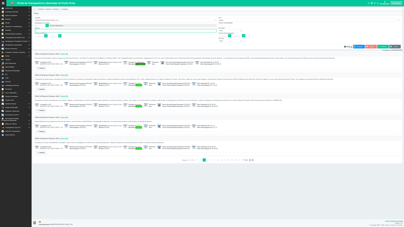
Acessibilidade (384, 4)
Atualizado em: (387, 50)
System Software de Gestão (394, 221)
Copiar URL (64, 54)
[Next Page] (239, 160)
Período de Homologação (226, 33)
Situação (221, 38)
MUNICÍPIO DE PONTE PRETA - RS (47, 20)
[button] (396, 3)
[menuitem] (16, 8)
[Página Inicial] (34, 9)
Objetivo (37, 28)
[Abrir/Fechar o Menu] (3, 3)
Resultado (222, 28)
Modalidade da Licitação (42, 23)
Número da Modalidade (226, 23)
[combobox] (126, 20)
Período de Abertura (41, 33)
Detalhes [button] (42, 68)
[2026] (221, 20)
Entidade (37, 17)
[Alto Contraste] (371, 4)
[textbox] (40, 25)
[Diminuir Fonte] (377, 4)
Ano (220, 17)
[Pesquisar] (368, 4)
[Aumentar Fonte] (374, 4)
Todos (221, 30)
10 (235, 160)
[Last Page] (242, 160)
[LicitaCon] (348, 46)
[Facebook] (40, 222)
